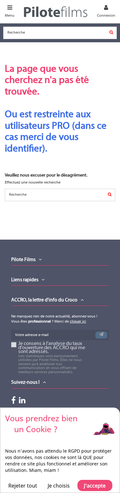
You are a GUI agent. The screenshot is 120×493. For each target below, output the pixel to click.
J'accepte (95, 485)
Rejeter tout (22, 485)
